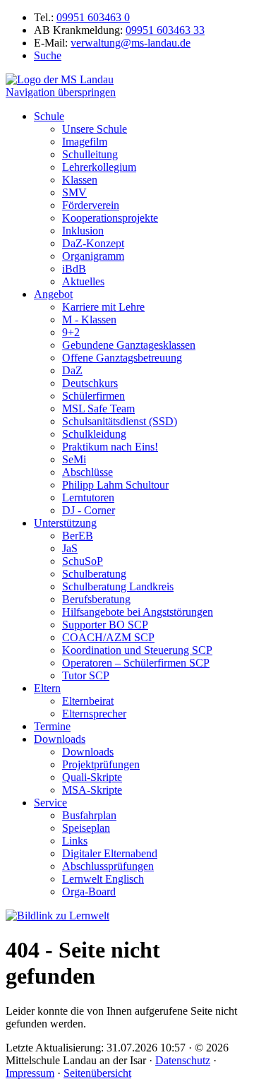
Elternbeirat (88, 701)
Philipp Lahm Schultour (115, 485)
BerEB (77, 536)
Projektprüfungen (101, 764)
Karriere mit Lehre (103, 307)
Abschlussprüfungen (108, 866)
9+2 (71, 332)
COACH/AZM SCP (108, 637)
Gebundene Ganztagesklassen (128, 345)
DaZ (72, 370)
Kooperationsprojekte (110, 218)
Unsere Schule (94, 129)
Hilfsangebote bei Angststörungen (137, 612)
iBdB (74, 269)
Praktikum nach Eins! (110, 447)
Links (74, 841)
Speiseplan (86, 828)
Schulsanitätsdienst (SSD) (119, 421)
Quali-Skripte (92, 777)
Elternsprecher (94, 714)
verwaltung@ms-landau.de (130, 43)
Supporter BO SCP (105, 625)
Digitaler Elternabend (109, 853)
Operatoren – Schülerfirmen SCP (136, 663)
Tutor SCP (85, 675)
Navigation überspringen (61, 92)
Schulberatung (94, 574)
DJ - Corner (88, 510)
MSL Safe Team (98, 409)
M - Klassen (89, 320)
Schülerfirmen (93, 396)
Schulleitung (90, 154)
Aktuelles (83, 281)
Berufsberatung (96, 599)
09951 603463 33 (165, 30)
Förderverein (90, 205)
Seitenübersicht (97, 1073)
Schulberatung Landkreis (118, 586)
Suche (47, 55)
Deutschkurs (90, 383)
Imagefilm (84, 142)
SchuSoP (82, 561)
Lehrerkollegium (99, 167)
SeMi (74, 459)
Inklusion (83, 231)
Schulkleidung (94, 434)
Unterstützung (65, 523)
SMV (74, 192)
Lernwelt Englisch (103, 879)
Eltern (47, 688)
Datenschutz (182, 1060)
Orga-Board (89, 892)
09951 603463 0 (93, 17)
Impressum (30, 1073)
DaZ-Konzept (93, 243)
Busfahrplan (89, 815)
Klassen (79, 180)
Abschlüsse (87, 472)
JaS (70, 548)
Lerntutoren (88, 497)
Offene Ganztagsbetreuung (122, 358)
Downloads (59, 739)
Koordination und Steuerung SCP (137, 650)
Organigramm (93, 256)
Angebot (53, 294)
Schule (49, 116)
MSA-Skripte (92, 790)
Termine (52, 726)
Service (50, 803)
